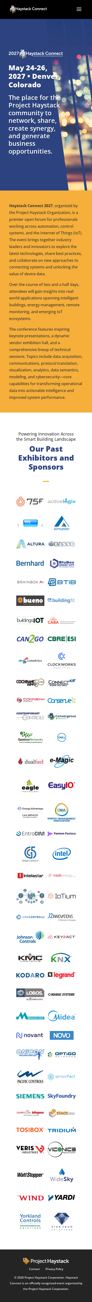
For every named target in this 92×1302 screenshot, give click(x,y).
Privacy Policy (54, 1269)
